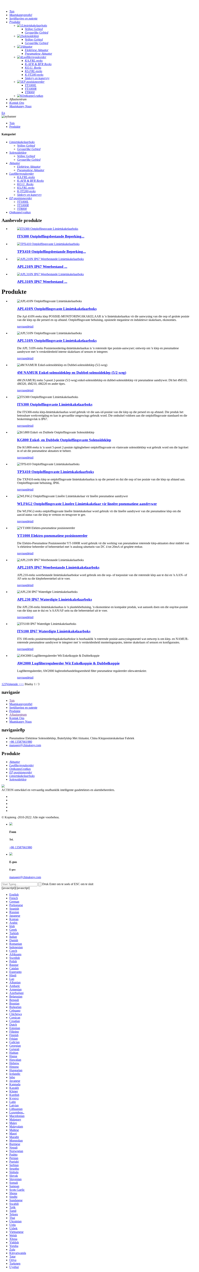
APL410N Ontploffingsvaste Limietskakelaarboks (57, 309)
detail (30, 326)
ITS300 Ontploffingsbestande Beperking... (50, 236)
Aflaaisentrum (18, 714)
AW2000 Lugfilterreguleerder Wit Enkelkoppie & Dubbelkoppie (68, 663)
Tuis (12, 123)
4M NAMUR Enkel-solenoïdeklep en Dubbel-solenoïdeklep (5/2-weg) (71, 373)
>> (22, 684)
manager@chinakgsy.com (25, 745)
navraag (22, 326)
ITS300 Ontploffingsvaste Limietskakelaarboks (54, 404)
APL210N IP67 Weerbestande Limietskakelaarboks (58, 567)
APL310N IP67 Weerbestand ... (42, 282)
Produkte (14, 126)
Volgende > (13, 684)
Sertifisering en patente (23, 707)
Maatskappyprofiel (20, 704)
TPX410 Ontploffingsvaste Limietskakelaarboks (55, 472)
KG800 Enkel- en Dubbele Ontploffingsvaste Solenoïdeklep (64, 440)
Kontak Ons (16, 718)
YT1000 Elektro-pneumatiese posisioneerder (52, 536)
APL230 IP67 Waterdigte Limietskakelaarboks (54, 599)
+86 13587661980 (20, 741)
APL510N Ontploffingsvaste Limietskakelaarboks (57, 340)
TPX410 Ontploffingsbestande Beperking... (51, 251)
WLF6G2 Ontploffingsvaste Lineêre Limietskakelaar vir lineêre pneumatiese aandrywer (87, 504)
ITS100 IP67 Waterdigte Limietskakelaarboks (53, 631)
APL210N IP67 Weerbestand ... (42, 267)
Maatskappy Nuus (20, 721)
